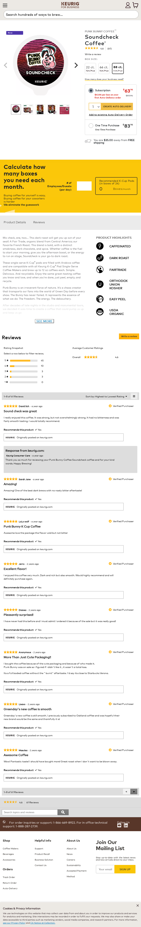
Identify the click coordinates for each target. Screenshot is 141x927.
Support (39, 848)
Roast (67, 32)
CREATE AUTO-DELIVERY (117, 106)
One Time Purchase (107, 127)
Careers (71, 859)
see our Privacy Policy (14, 922)
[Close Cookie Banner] (137, 905)
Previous (5, 65)
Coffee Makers (10, 848)
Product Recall (42, 853)
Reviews (39, 222)
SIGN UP (125, 869)
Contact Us (40, 865)
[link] (92, 48)
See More (44, 321)
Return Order (10, 882)
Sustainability (74, 865)
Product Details (15, 222)
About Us (71, 848)
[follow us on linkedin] (126, 825)
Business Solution (44, 859)
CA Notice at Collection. (42, 922)
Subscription (102, 90)
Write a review (93, 55)
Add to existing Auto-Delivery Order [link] (111, 114)
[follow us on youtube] (119, 825)
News (70, 853)
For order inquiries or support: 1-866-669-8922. (42, 822)
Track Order (9, 877)
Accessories (9, 859)
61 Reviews (33, 802)
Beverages (8, 853)
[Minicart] (135, 5)
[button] (5, 5)
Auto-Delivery (10, 888)
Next (75, 65)
